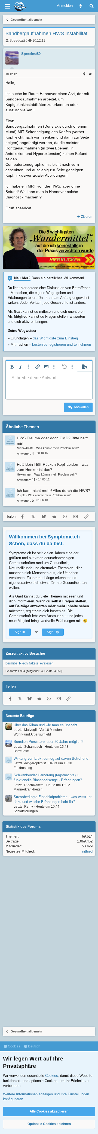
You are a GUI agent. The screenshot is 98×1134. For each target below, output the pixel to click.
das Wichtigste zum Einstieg (55, 338)
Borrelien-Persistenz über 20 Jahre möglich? (48, 742)
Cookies (13, 1046)
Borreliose (21, 751)
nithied (87, 851)
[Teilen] (84, 74)
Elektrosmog (23, 768)
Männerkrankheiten (28, 789)
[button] (12, 366)
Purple (21, 495)
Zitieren (86, 217)
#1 (91, 74)
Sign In (20, 632)
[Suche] (91, 6)
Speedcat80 (18, 40)
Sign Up (53, 632)
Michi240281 (25, 448)
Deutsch (33, 1046)
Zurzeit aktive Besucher (25, 653)
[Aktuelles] (80, 6)
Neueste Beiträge (20, 716)
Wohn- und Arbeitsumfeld (32, 734)
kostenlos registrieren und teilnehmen (61, 344)
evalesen (47, 663)
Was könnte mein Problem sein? (57, 448)
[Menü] (7, 6)
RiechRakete (28, 663)
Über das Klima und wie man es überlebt (45, 725)
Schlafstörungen (26, 811)
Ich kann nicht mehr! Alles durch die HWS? (53, 490)
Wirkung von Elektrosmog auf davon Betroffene (51, 758)
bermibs (11, 663)
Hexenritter (24, 474)
